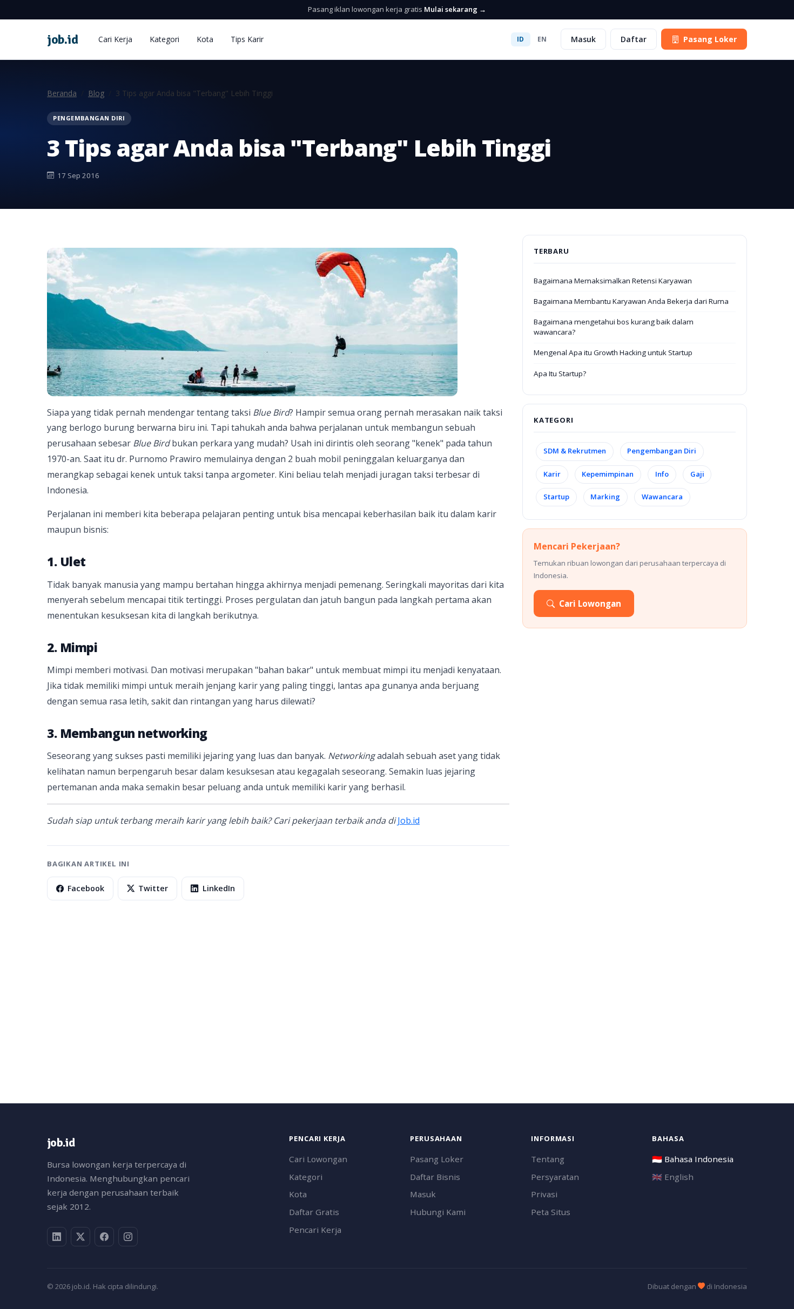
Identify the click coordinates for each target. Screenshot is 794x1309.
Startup (556, 496)
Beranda (62, 93)
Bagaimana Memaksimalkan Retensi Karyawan (613, 281)
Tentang (547, 1159)
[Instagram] (128, 1236)
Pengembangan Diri (661, 451)
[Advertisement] (371, 1001)
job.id (61, 1142)
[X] (80, 1236)
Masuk (583, 39)
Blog (96, 93)
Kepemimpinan (608, 474)
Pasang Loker (710, 39)
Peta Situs (550, 1211)
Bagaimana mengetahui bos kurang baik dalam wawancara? (614, 327)
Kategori (164, 39)
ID (520, 39)
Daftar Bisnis (435, 1176)
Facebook (86, 888)
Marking (605, 496)
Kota (205, 39)
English (673, 1176)
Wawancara (662, 496)
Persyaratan (555, 1176)
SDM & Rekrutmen (574, 451)
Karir (552, 474)
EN (542, 39)
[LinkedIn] (56, 1236)
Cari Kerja (115, 39)
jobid (62, 39)
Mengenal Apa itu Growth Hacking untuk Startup (613, 352)
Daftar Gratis (314, 1211)
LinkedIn (219, 888)
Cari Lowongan (590, 603)
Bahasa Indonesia (693, 1159)
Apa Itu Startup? (560, 373)
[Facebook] (104, 1236)
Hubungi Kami (438, 1211)
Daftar (634, 39)
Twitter (153, 888)
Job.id (409, 820)
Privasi (544, 1194)
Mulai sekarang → (455, 9)
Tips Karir (247, 39)
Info (662, 474)
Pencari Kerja (315, 1229)
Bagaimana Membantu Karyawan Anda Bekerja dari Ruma (631, 301)
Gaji (697, 474)
